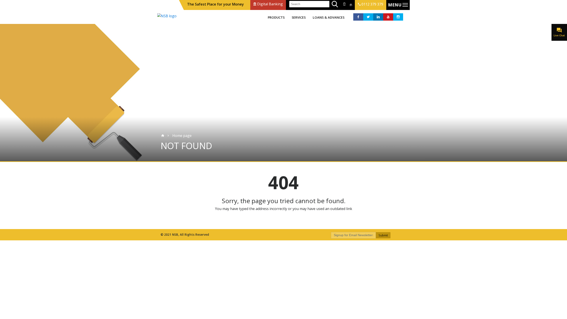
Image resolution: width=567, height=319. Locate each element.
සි (344, 4)
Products (276, 17)
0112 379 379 (372, 4)
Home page (182, 135)
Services (299, 17)
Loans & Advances (328, 17)
